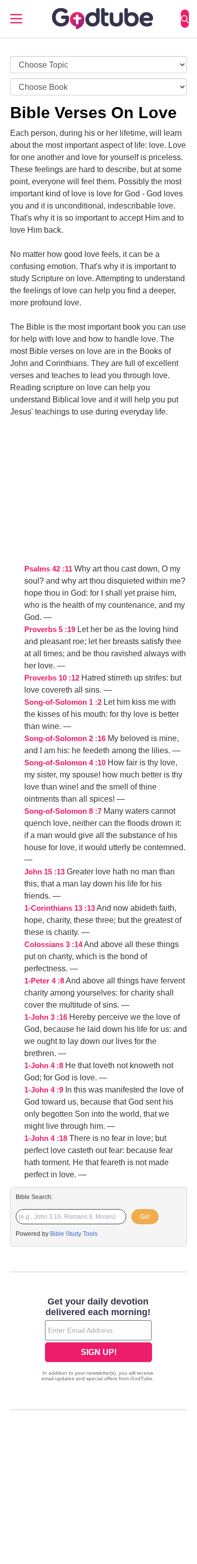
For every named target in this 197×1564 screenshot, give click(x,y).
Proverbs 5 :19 (49, 629)
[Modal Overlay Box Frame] (98, 1340)
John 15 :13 (44, 872)
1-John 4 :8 (43, 1066)
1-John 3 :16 (45, 1017)
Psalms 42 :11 (48, 569)
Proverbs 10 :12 (51, 678)
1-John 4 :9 (43, 1090)
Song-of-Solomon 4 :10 (65, 763)
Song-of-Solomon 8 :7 (63, 811)
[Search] (185, 19)
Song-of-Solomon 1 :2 (63, 702)
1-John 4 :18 (45, 1138)
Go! (145, 1216)
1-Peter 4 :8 (44, 981)
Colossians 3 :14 (53, 945)
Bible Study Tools (73, 1233)
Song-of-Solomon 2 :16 (65, 739)
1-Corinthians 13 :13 (59, 908)
